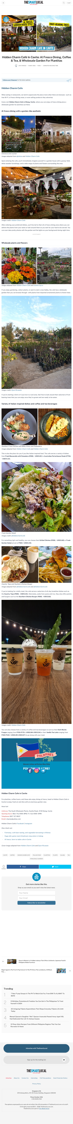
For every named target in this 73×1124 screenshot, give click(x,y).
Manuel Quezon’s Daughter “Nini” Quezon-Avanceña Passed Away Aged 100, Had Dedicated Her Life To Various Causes (37, 1018)
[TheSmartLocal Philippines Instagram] (36, 770)
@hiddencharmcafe (18, 536)
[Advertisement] (36, 935)
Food (39, 65)
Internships (34, 1078)
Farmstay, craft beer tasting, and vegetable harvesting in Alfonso (27, 833)
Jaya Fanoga (22, 65)
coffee (12, 855)
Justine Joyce (38, 285)
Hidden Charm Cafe (32, 156)
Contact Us (25, 1078)
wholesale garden (36, 858)
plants (55, 855)
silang (62, 855)
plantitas (47, 855)
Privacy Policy (36, 1083)
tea (69, 855)
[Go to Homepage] (33, 3)
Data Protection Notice (60, 1078)
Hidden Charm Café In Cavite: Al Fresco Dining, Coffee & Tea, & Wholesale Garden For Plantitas (36, 58)
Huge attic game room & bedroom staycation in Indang (24, 836)
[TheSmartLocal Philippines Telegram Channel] (43, 770)
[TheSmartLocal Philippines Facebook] (30, 770)
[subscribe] (64, 1060)
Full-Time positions (45, 1078)
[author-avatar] (16, 66)
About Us (16, 1078)
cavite (5, 855)
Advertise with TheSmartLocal (36, 1048)
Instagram (28, 823)
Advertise (9, 1078)
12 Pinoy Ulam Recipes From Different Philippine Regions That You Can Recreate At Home (36, 1025)
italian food (37, 855)
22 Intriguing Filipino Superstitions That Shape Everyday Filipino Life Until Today (37, 1010)
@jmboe (19, 156)
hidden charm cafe (23, 855)
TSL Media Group (44, 1108)
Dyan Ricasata (16, 390)
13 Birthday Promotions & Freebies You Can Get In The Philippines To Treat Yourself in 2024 (36, 1002)
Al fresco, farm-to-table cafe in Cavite (18, 839)
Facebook (20, 823)
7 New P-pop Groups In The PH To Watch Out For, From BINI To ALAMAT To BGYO (37, 995)
